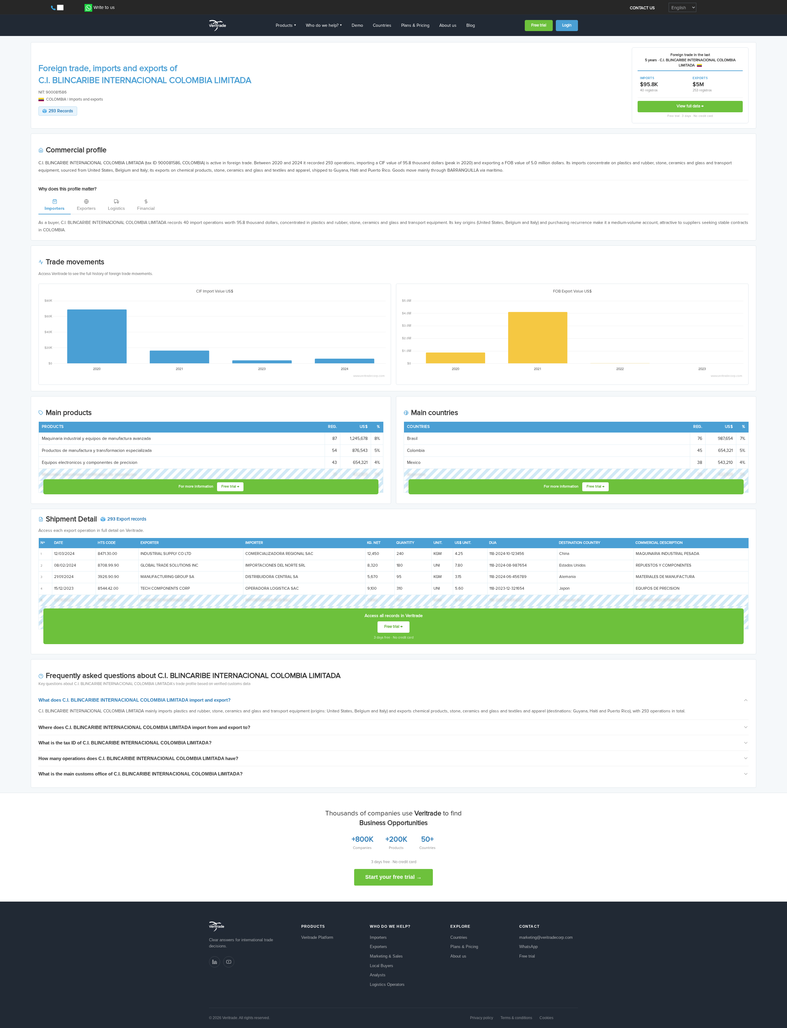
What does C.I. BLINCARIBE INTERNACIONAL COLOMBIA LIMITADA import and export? (134, 700)
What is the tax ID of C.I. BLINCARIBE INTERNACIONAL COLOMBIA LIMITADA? (125, 742)
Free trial (538, 25)
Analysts (378, 975)
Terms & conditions (516, 1018)
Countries (382, 25)
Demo (357, 25)
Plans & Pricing (415, 25)
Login (566, 25)
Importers (55, 208)
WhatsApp (528, 946)
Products (286, 25)
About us (448, 25)
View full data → (690, 106)
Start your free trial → (393, 877)
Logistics (116, 208)
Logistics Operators (387, 984)
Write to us (104, 7)
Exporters (86, 208)
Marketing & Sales (386, 956)
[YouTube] (228, 961)
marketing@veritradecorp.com (546, 937)
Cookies (546, 1018)
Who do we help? (324, 25)
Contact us (642, 8)
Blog (470, 25)
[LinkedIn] (214, 961)
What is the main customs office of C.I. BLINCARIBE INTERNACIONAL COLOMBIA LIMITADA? (140, 773)
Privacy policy (481, 1018)
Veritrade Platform (317, 937)
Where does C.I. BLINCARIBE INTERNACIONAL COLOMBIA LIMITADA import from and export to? (144, 727)
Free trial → (230, 486)
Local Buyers (381, 965)
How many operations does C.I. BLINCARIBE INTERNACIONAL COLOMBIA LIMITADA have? (138, 758)
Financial (146, 208)
